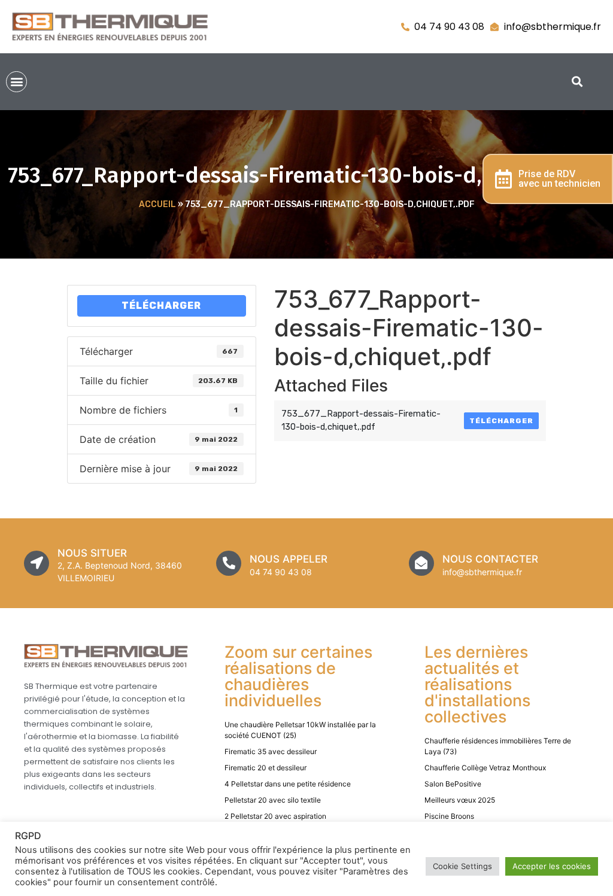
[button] (16, 81)
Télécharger (161, 305)
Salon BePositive (452, 783)
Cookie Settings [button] (462, 866)
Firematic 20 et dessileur (265, 767)
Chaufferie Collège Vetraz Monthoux (485, 767)
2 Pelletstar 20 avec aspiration (275, 816)
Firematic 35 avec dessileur (270, 751)
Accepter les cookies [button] (551, 866)
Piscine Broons (449, 816)
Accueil (157, 204)
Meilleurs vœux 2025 (459, 799)
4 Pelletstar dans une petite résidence (287, 783)
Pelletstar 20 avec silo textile (272, 799)
